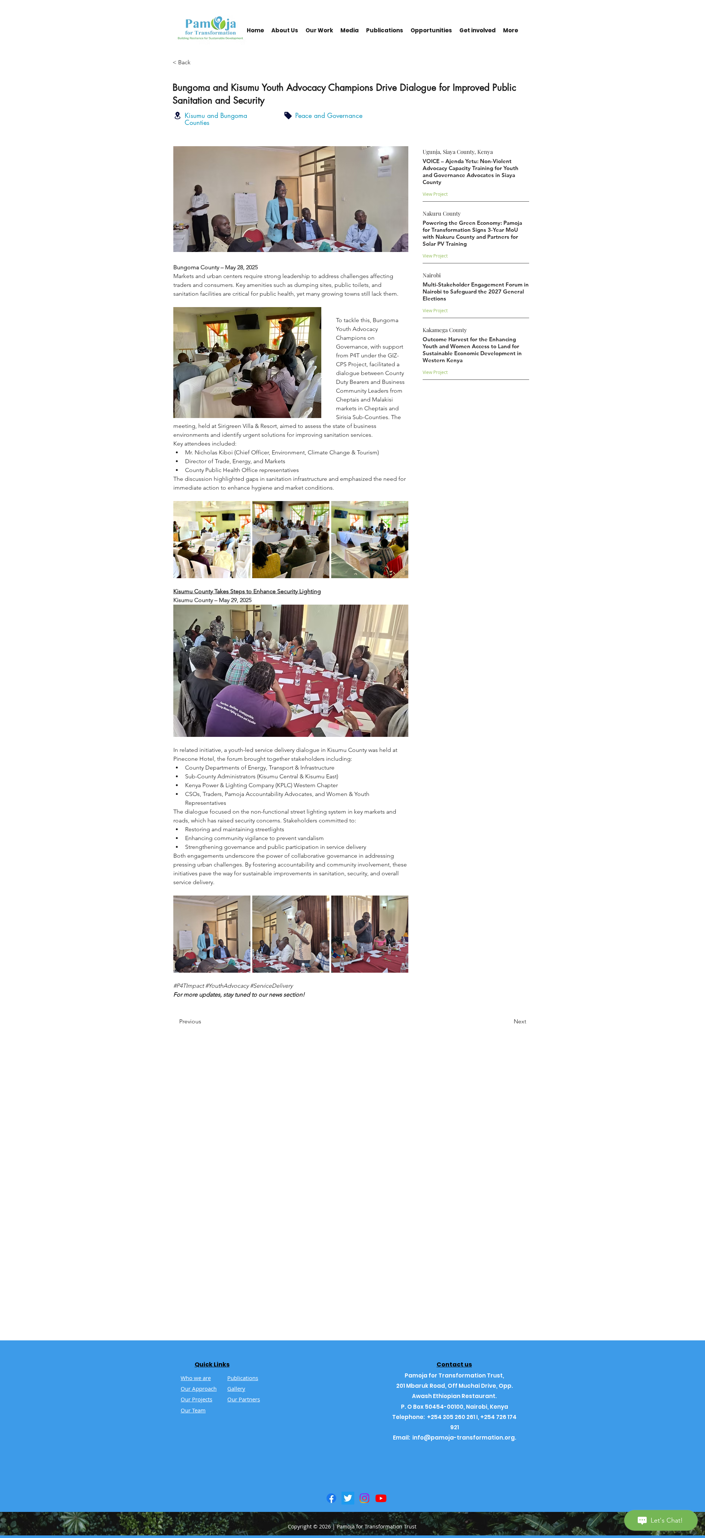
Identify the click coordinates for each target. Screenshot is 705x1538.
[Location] (177, 115)
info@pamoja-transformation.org (463, 1437)
